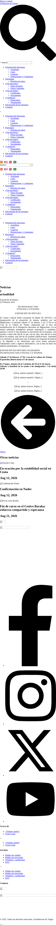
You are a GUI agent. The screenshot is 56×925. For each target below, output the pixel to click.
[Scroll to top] (1, 924)
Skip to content (6, 1)
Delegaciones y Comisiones (21, 76)
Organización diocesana (15, 67)
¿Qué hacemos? (11, 84)
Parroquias (9, 79)
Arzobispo (14, 69)
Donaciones (15, 100)
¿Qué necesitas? (11, 91)
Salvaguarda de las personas (16, 105)
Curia (12, 72)
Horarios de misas (17, 81)
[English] (11, 161)
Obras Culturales (17, 88)
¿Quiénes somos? (12, 831)
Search (4, 62)
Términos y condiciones (15, 860)
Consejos (14, 74)
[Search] (32, 165)
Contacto (9, 107)
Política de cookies (13, 855)
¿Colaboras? (10, 98)
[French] (6, 161)
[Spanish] (2, 161)
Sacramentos (15, 95)
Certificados (15, 93)
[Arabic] (15, 161)
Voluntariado (15, 102)
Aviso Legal (10, 834)
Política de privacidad (14, 857)
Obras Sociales (16, 86)
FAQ (7, 862)
